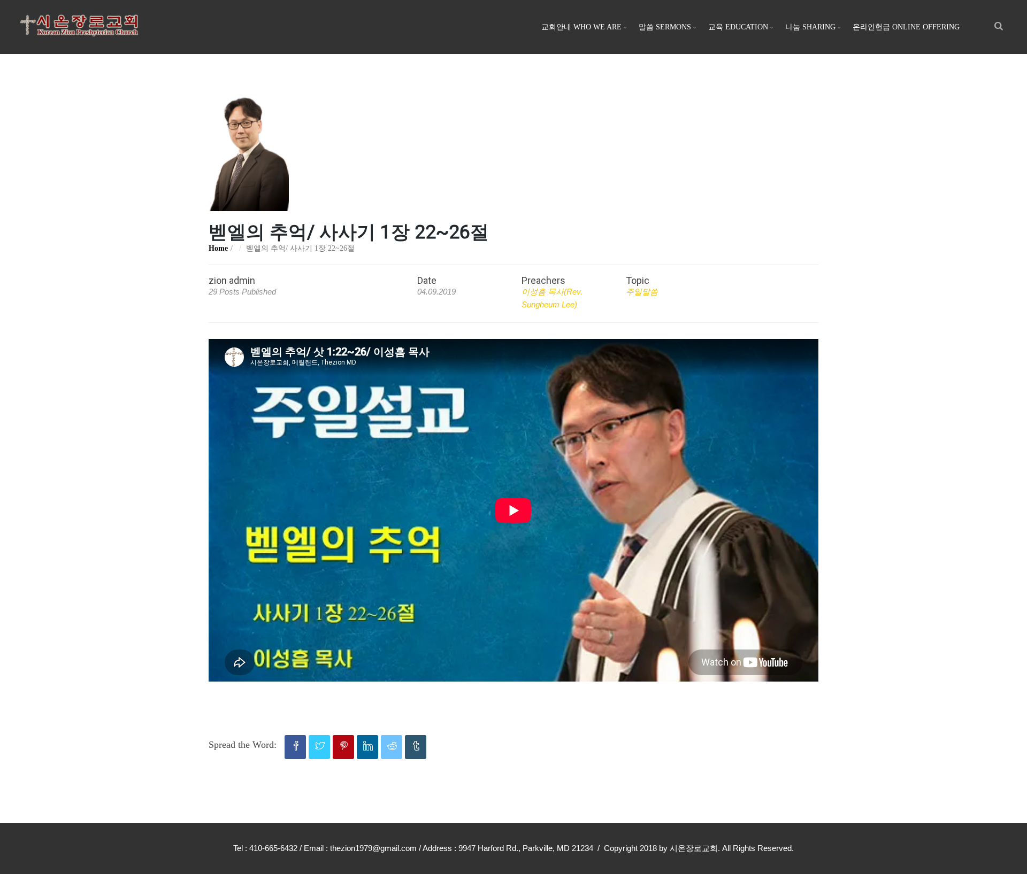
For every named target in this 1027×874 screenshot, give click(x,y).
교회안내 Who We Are (581, 27)
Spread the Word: (243, 744)
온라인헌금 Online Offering (906, 27)
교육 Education (738, 27)
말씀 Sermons (665, 27)
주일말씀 (642, 291)
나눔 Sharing (810, 27)
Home (218, 248)
